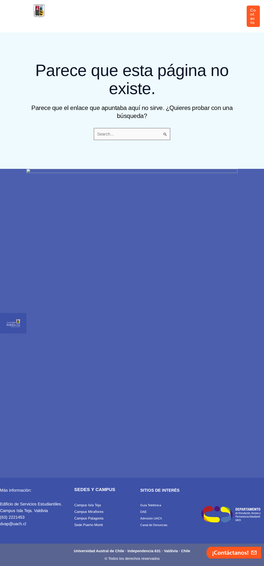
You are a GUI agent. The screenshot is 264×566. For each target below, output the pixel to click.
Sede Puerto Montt (88, 525)
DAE (143, 511)
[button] (90, 16)
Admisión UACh (151, 518)
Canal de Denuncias (153, 525)
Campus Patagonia (88, 518)
